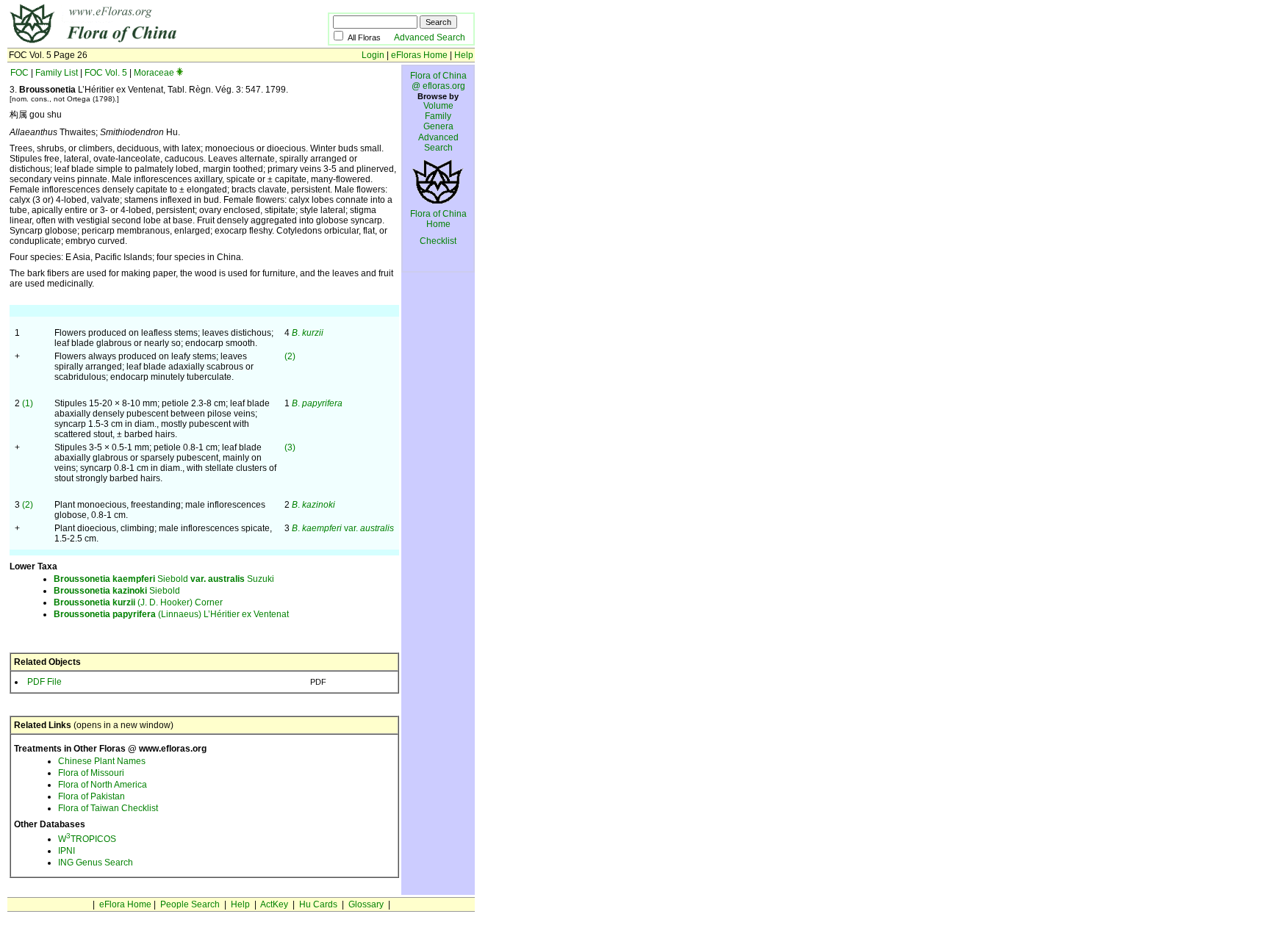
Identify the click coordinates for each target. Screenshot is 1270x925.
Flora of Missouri (91, 773)
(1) (27, 403)
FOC (19, 73)
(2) (289, 356)
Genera (438, 126)
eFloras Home (419, 55)
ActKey (274, 904)
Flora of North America (102, 785)
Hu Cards (318, 904)
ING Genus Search (95, 862)
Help (463, 55)
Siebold (117, 591)
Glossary (366, 904)
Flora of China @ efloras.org (438, 81)
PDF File (44, 682)
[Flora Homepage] (145, 42)
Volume (438, 106)
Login (373, 55)
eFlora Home (125, 904)
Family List (56, 73)
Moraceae (154, 73)
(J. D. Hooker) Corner (138, 602)
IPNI (66, 851)
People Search (190, 904)
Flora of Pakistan (91, 796)
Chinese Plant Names (102, 761)
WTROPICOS (87, 839)
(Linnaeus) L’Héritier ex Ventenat (171, 614)
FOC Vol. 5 (106, 73)
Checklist (438, 241)
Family (438, 116)
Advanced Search (429, 37)
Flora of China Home (438, 219)
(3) (289, 447)
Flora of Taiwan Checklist (108, 808)
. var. (343, 528)
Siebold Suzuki (164, 579)
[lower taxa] (179, 73)
